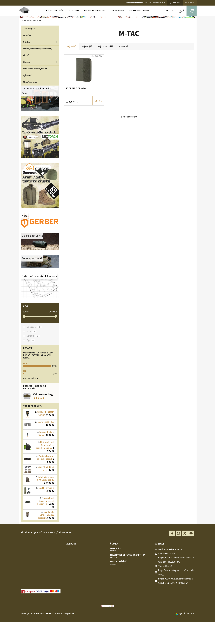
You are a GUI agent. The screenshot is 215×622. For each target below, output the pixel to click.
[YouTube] (191, 533)
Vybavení (27, 75)
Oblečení (27, 35)
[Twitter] (185, 533)
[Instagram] (178, 533)
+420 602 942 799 (166, 553)
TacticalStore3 (165, 566)
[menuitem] (55, 11)
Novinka (32, 336)
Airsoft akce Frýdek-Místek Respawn (38, 532)
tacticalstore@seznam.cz (170, 549)
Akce (30, 331)
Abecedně (123, 46)
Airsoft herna (65, 532)
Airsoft (26, 55)
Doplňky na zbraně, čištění (35, 68)
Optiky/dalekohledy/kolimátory (37, 48)
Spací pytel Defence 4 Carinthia (127, 555)
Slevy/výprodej (30, 82)
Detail (98, 100)
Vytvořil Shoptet (186, 613)
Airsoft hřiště (118, 561)
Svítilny (26, 42)
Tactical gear (29, 28)
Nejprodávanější (105, 46)
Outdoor (27, 62)
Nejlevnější (87, 46)
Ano (25, 363)
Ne (24, 370)
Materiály (115, 548)
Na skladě (33, 327)
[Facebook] (172, 533)
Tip (30, 340)
